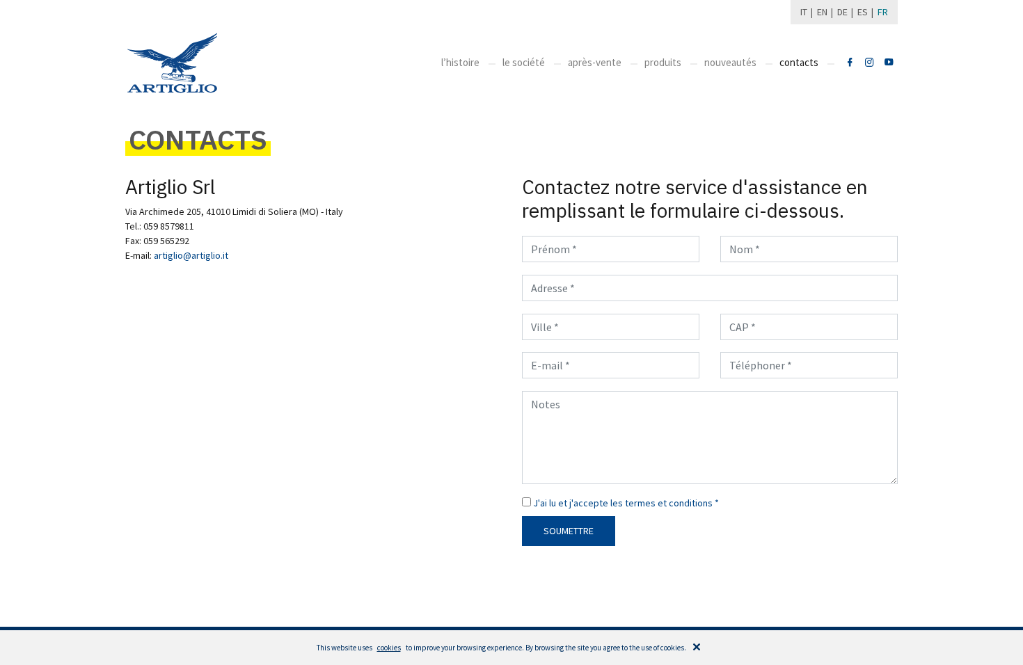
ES (862, 12)
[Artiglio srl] (850, 63)
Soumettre (569, 530)
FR (883, 12)
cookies (389, 647)
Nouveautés (730, 62)
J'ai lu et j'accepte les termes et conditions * (626, 503)
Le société (523, 62)
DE (842, 12)
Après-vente (594, 62)
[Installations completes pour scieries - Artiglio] (172, 63)
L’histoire (460, 62)
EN (822, 12)
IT (803, 12)
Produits (662, 62)
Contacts (798, 62)
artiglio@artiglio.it (191, 255)
